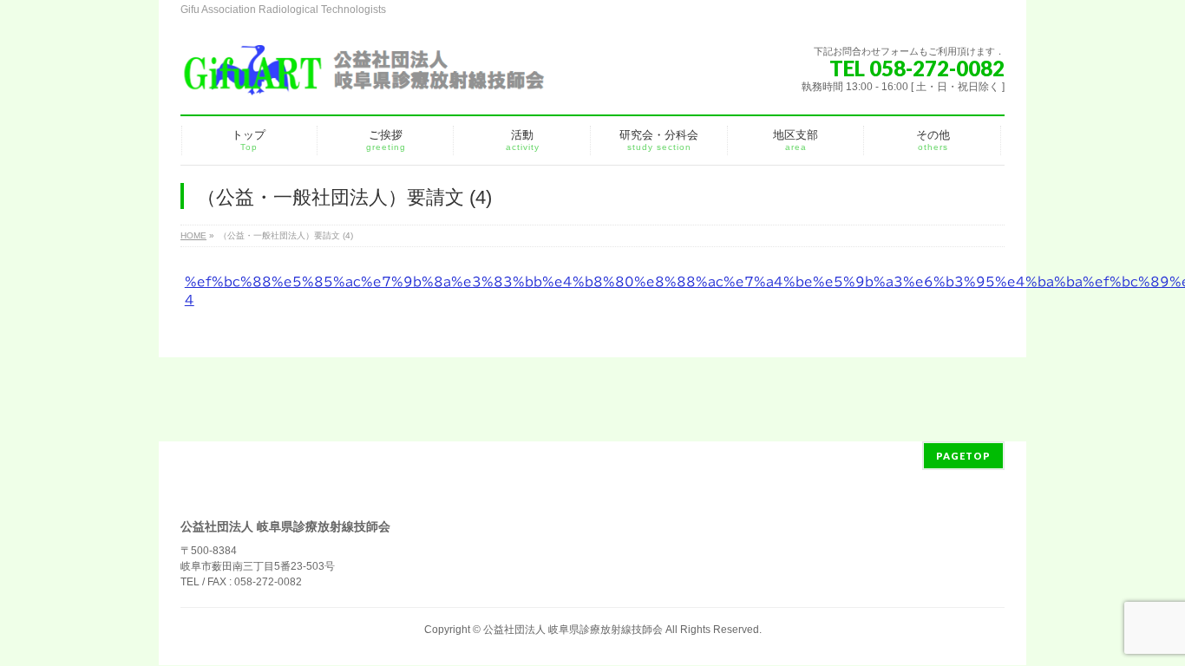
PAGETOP (963, 455)
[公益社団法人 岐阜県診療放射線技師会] (362, 77)
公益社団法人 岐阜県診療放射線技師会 (573, 630)
